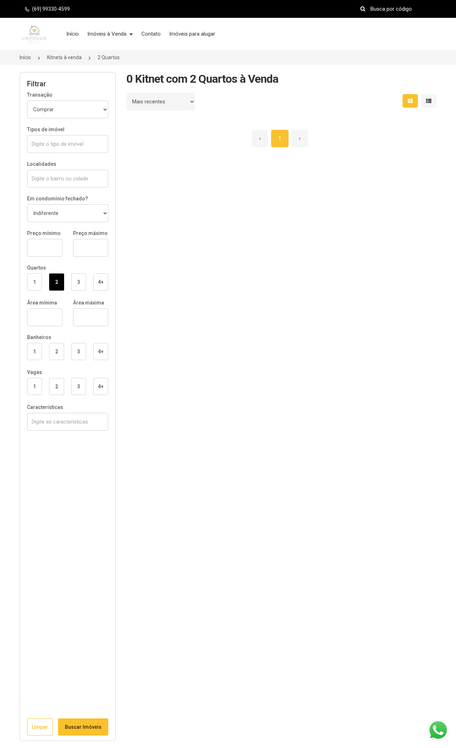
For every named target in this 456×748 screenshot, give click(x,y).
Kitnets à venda (64, 57)
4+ (101, 282)
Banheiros (39, 337)
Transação (39, 95)
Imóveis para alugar (192, 34)
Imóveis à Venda (107, 34)
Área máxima (88, 303)
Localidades (41, 164)
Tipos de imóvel (45, 129)
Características (45, 407)
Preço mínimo (44, 233)
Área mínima (42, 303)
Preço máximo (90, 233)
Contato (151, 34)
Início (72, 34)
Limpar (40, 727)
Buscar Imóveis (83, 727)
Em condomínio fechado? (57, 198)
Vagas (34, 372)
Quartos (36, 268)
